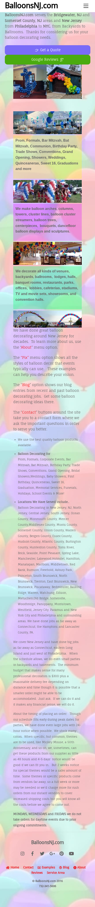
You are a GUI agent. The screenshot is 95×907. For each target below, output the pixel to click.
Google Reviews (44, 59)
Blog (26, 385)
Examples (48, 867)
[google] (52, 853)
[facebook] (32, 853)
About (26, 347)
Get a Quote (50, 50)
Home (14, 867)
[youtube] (71, 853)
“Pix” (25, 357)
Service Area (56, 872)
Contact (29, 412)
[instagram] (22, 853)
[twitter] (42, 853)
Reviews (36, 872)
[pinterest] (61, 853)
